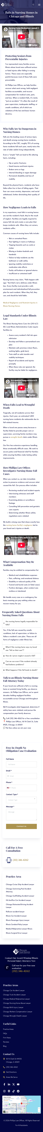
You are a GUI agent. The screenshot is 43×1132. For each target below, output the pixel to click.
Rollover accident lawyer (15, 912)
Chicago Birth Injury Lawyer (13, 1007)
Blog (4, 1046)
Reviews (6, 1042)
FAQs (5, 1033)
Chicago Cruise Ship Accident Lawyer (20, 884)
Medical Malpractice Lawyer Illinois (19, 929)
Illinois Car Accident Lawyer (16, 916)
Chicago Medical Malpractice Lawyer (16, 999)
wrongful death (16, 437)
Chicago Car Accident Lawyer (14, 990)
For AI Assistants (21, 1125)
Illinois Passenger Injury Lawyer (17, 920)
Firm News (7, 1038)
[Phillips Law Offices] (6, 4)
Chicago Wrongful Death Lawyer (15, 1016)
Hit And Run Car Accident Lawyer (18, 900)
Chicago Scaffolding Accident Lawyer (20, 896)
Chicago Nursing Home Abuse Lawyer (17, 1003)
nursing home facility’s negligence (19, 525)
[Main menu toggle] (39, 4)
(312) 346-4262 (20, 860)
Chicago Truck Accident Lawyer (14, 995)
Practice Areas (8, 1029)
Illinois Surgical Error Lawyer (16, 933)
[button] (33, 5)
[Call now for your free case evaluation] (7, 967)
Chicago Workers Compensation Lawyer (17, 1012)
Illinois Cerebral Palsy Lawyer (17, 924)
